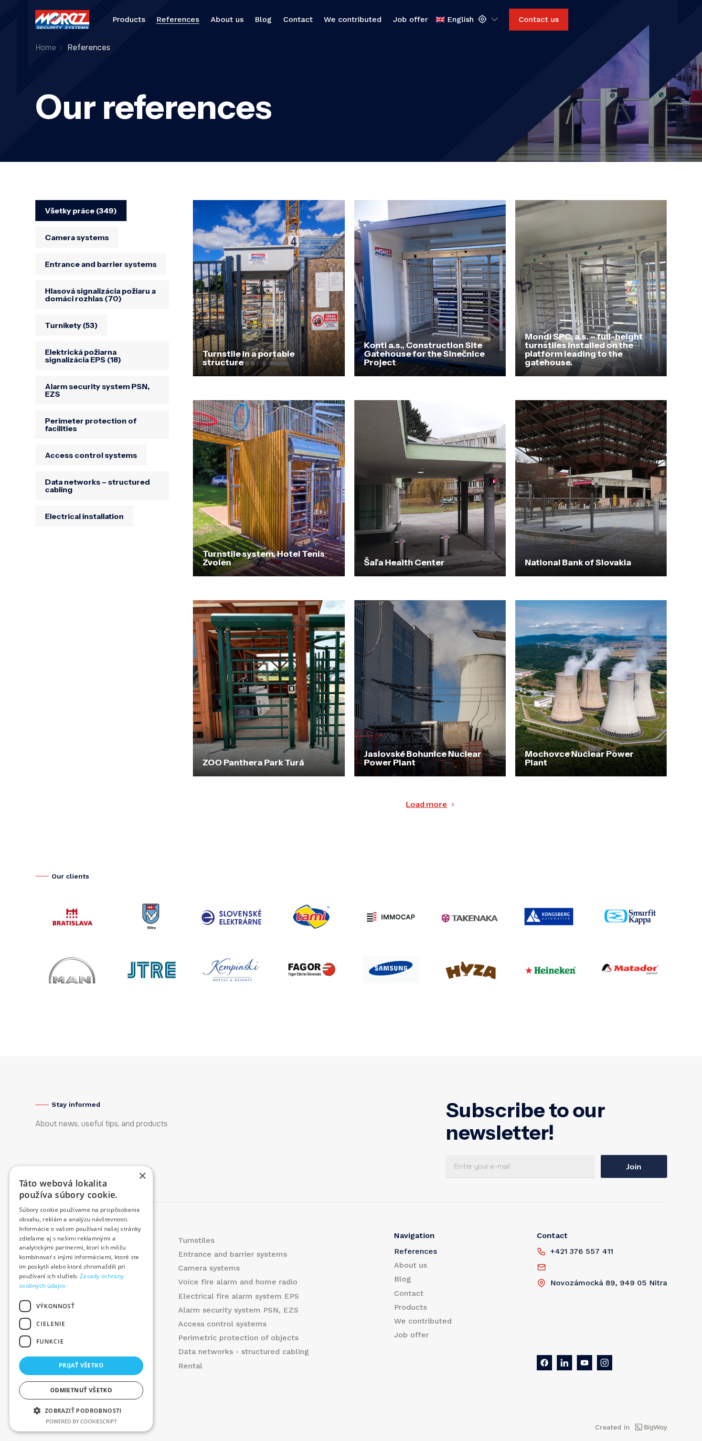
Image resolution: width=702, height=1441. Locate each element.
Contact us (539, 19)
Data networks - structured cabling (243, 1351)
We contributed (353, 19)
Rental (190, 1365)
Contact (298, 19)
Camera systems (209, 1267)
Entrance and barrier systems (232, 1254)
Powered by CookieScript (81, 1421)
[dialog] (81, 1298)
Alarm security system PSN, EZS (238, 1309)
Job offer (410, 19)
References (177, 19)
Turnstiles (196, 1240)
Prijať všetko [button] (81, 1365)
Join (633, 1166)
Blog (263, 19)
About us (227, 19)
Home (45, 47)
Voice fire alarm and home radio (238, 1281)
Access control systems (222, 1323)
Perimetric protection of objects (238, 1337)
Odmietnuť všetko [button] (81, 1390)
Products (128, 19)
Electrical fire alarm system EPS (238, 1296)
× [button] (142, 1176)
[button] (81, 1410)
